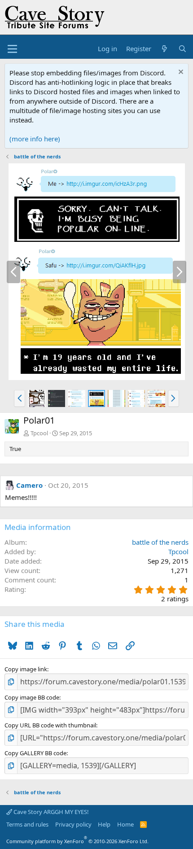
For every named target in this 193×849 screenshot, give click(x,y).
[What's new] (164, 48)
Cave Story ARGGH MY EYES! (50, 812)
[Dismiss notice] (180, 73)
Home (125, 824)
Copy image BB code (31, 697)
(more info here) (34, 138)
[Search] (182, 48)
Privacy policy (73, 824)
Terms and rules (27, 824)
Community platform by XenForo (77, 841)
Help (104, 824)
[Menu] (12, 49)
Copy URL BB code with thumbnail (50, 725)
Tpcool (39, 433)
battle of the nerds (160, 542)
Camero (29, 485)
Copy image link (25, 669)
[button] (19, 398)
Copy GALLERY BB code (35, 753)
